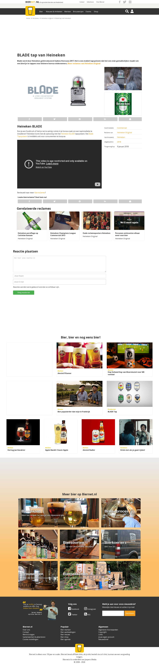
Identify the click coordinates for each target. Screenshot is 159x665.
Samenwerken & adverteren (34, 637)
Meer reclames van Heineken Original (84, 63)
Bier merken (66, 630)
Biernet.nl (67, 659)
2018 (119, 142)
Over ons (26, 630)
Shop (96, 11)
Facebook (75, 609)
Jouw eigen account (106, 637)
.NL (37, 1)
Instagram (91, 609)
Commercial (122, 128)
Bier (41, 11)
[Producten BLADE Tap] (130, 394)
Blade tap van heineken (63, 18)
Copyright (102, 632)
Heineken (121, 137)
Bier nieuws (65, 634)
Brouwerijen (78, 11)
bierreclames (39, 192)
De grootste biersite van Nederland (51, 2)
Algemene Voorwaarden (108, 630)
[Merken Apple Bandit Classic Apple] (60, 432)
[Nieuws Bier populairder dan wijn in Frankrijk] (79, 394)
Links (100, 634)
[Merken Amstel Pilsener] (79, 355)
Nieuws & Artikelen (54, 11)
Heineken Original (124, 132)
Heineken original (47, 18)
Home (28, 18)
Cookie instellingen (30, 639)
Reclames (36, 18)
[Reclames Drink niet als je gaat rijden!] (136, 432)
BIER (28, 1)
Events (88, 11)
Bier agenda (65, 639)
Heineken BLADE (68, 134)
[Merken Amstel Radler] (98, 432)
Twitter (74, 614)
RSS (88, 614)
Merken (67, 11)
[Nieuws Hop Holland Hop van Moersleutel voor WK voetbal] (130, 355)
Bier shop (64, 637)
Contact (82, 2)
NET (33, 1)
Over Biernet (100, 2)
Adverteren (90, 2)
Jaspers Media (90, 659)
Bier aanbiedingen (68, 632)
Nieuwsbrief (103, 639)
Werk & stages (29, 634)
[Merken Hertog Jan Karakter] (23, 432)
